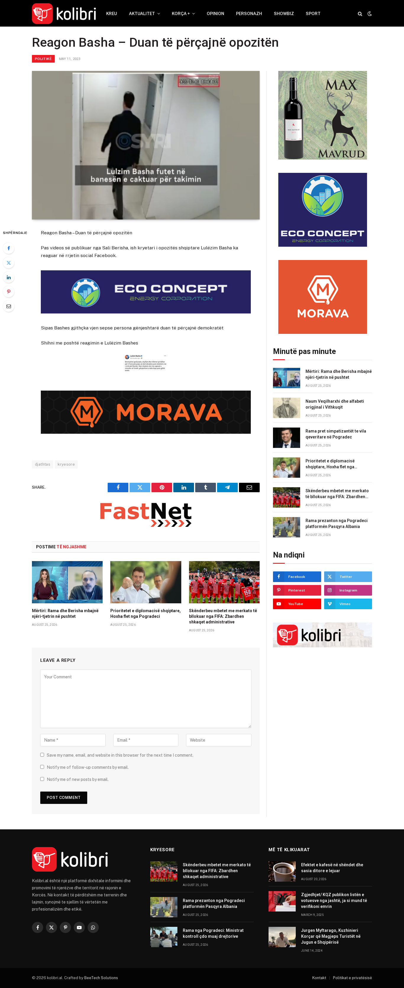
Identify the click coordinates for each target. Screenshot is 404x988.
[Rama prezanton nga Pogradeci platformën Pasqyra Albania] (286, 527)
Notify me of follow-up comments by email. (88, 767)
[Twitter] (8, 262)
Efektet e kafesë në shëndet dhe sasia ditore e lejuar (332, 867)
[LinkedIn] (8, 277)
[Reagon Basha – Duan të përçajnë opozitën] (146, 145)
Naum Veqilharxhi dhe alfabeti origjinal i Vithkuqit (335, 404)
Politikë (43, 59)
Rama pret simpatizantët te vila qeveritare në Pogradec (336, 434)
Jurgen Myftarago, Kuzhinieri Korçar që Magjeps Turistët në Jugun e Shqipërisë (331, 936)
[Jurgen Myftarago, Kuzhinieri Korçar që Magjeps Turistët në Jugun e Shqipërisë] (282, 937)
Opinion (215, 13)
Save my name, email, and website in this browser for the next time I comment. (120, 755)
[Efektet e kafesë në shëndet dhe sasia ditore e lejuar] (282, 871)
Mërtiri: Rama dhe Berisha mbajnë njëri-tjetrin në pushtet (65, 613)
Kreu (111, 13)
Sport (313, 13)
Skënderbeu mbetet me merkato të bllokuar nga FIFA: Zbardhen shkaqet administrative (223, 616)
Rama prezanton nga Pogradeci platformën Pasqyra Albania (337, 523)
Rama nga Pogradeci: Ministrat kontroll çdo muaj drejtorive (213, 933)
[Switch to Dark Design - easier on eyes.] (369, 13)
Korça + (181, 13)
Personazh (249, 13)
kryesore (66, 464)
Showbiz (284, 13)
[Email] (8, 306)
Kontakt (319, 978)
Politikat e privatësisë (352, 978)
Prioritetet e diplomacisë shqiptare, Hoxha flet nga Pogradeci (145, 613)
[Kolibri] (64, 13)
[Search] (360, 13)
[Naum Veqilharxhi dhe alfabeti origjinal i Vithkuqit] (286, 408)
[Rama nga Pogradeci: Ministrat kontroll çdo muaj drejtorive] (163, 937)
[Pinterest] (8, 291)
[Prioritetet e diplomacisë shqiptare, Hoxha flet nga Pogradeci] (145, 582)
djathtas (42, 464)
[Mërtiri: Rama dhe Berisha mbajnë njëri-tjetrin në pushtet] (67, 582)
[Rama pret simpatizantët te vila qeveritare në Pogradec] (286, 438)
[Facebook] (8, 248)
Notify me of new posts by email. (78, 779)
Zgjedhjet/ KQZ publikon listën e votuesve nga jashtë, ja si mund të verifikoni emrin (334, 900)
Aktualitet (142, 13)
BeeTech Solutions (101, 978)
